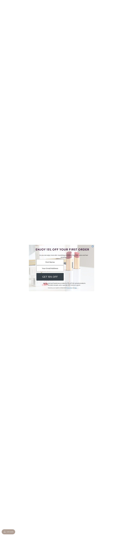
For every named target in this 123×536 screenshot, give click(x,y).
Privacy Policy (69, 288)
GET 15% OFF (50, 276)
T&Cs (76, 288)
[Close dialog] (92, 246)
